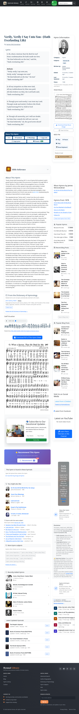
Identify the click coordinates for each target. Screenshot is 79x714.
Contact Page (69, 573)
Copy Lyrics (16, 141)
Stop (59, 143)
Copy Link (44, 138)
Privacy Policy (63, 709)
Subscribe (36, 440)
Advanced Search (45, 676)
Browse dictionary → (59, 603)
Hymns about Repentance (13, 552)
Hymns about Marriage (12, 558)
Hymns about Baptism (26, 558)
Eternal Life (17, 522)
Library (27, 4)
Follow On (57, 215)
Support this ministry (11, 702)
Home (22, 4)
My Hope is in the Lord (12, 529)
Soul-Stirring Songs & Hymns (15, 476)
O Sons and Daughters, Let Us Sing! (16, 534)
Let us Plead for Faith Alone (13, 539)
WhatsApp (31, 138)
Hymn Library (7, 682)
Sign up (44, 702)
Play (59, 139)
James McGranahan (13, 44)
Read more (9, 307)
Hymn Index (43, 690)
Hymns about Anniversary (28, 555)
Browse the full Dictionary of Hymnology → (17, 311)
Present (39, 141)
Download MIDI (64, 157)
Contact (48, 4)
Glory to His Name (59, 210)
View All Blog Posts (63, 317)
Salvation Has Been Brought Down (16, 525)
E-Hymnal (33, 3)
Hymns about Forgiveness (13, 555)
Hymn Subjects (44, 684)
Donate (54, 4)
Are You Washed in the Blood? (62, 207)
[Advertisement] (39, 18)
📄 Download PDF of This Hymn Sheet (27, 337)
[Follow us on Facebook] (67, 668)
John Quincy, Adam (11, 301)
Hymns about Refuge (27, 552)
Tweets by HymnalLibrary (62, 404)
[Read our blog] (74, 668)
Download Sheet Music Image (64, 126)
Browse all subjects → (11, 564)
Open (47, 625)
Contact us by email (11, 699)
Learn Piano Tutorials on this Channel (63, 433)
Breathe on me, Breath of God (62, 212)
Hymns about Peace (39, 552)
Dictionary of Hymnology (47, 682)
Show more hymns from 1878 (62, 218)
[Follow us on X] (60, 668)
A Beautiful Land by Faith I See (14, 541)
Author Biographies (45, 679)
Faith (22, 522)
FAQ (41, 687)
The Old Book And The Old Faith (15, 536)
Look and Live (10, 527)
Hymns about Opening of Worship (15, 561)
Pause (66, 139)
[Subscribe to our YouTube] (63, 668)
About (43, 4)
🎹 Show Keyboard (61, 147)
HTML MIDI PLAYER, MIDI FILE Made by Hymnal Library (25, 331)
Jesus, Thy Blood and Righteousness (16, 532)
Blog (38, 4)
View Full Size (64, 130)
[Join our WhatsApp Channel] (70, 668)
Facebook (19, 138)
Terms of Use (72, 709)
